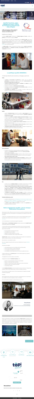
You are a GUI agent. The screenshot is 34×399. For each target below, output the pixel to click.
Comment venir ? (17, 382)
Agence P (8, 201)
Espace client (27, 2)
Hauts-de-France (20, 200)
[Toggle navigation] (32, 5)
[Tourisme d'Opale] (17, 365)
